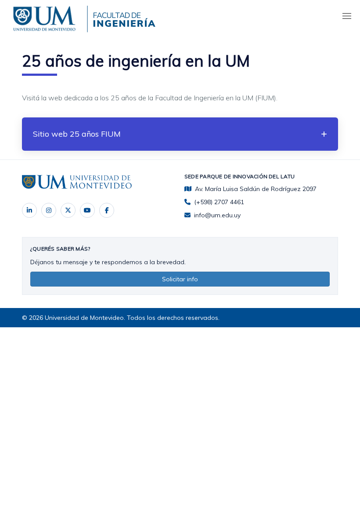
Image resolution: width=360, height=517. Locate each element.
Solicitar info (180, 279)
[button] (180, 134)
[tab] (180, 134)
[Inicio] (46, 17)
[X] (68, 210)
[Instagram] (48, 210)
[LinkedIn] (29, 210)
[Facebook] (106, 210)
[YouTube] (87, 210)
